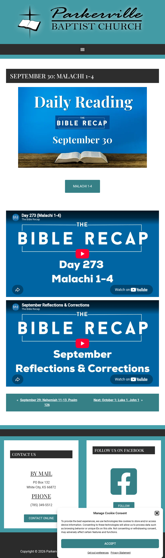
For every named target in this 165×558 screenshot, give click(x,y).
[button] (157, 513)
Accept (110, 543)
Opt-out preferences (98, 552)
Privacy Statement (121, 552)
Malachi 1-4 (82, 186)
